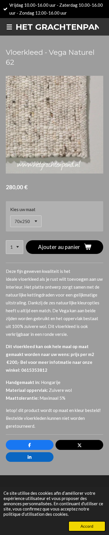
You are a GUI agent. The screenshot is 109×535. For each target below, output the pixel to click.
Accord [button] (87, 526)
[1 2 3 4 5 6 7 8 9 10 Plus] (14, 247)
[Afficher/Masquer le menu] (9, 27)
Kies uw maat (22, 209)
